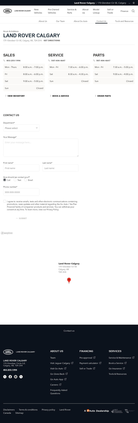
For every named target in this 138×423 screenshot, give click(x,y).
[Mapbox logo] (7, 233)
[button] (69, 281)
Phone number (10, 187)
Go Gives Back (57, 373)
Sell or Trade (86, 368)
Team (53, 357)
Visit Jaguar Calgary (60, 362)
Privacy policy (48, 409)
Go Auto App (56, 379)
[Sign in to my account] (134, 3)
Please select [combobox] (11, 127)
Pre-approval (86, 357)
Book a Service (116, 362)
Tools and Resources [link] (124, 21)
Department (9, 123)
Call (9, 180)
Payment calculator (89, 362)
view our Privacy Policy (48, 209)
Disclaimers (9, 409)
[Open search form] (133, 11)
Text (19, 180)
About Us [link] (43, 21)
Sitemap (19, 412)
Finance (124, 10)
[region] (69, 277)
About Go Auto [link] (80, 21)
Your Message (10, 137)
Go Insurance (115, 368)
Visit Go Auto (56, 368)
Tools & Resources (118, 373)
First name (8, 163)
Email (30, 180)
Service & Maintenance (120, 357)
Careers (54, 384)
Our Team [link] (60, 21)
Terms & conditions (28, 409)
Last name (47, 163)
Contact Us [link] (101, 21)
